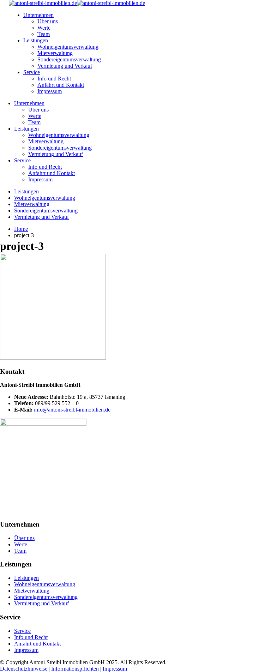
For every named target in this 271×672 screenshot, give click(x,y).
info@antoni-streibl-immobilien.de (72, 410)
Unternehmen (38, 15)
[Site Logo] (77, 3)
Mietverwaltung (55, 53)
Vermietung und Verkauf (64, 66)
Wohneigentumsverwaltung (67, 47)
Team (43, 34)
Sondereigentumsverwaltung (69, 59)
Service (31, 72)
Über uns (47, 21)
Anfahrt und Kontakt (60, 85)
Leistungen (35, 40)
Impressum (49, 91)
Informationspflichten (75, 669)
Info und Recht (54, 79)
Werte (43, 28)
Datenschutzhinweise (23, 669)
